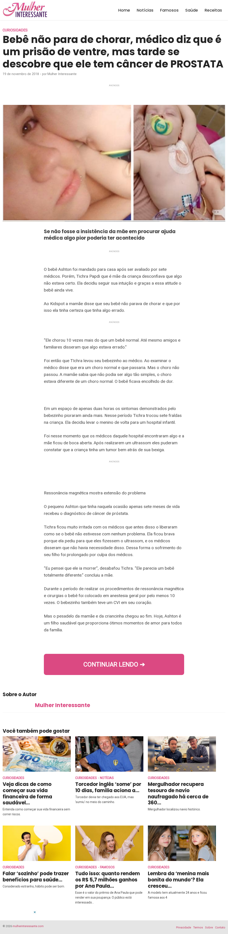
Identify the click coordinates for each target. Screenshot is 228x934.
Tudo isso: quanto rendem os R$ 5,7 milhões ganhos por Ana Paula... (107, 879)
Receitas (213, 10)
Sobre (209, 927)
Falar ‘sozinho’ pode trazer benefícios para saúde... (36, 876)
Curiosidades (15, 30)
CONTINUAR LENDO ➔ (114, 664)
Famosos (169, 10)
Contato (220, 927)
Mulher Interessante (62, 74)
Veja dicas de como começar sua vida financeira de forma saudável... (27, 793)
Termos (198, 927)
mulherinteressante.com (28, 926)
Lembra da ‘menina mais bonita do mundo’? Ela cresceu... (178, 879)
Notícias (145, 10)
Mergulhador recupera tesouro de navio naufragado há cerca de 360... (178, 793)
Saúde (191, 10)
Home (124, 10)
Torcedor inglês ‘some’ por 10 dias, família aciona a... (108, 787)
